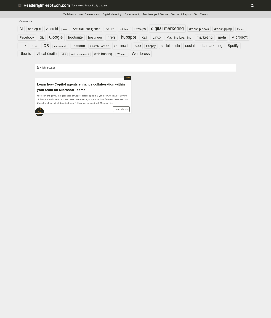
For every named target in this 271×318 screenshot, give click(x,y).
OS (46, 45)
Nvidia (35, 46)
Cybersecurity (132, 14)
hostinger (95, 37)
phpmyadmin (60, 46)
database (124, 29)
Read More (121, 109)
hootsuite (75, 37)
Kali (144, 37)
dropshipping (223, 29)
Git (42, 37)
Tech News (69, 14)
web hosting (103, 54)
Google (56, 37)
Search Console (99, 46)
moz (22, 46)
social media (170, 46)
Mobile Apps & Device (155, 14)
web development (80, 54)
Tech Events (201, 14)
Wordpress (141, 53)
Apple (65, 29)
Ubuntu (25, 54)
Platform (78, 46)
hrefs (111, 37)
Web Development (89, 14)
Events (240, 29)
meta (222, 37)
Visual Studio (47, 54)
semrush (122, 45)
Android (52, 29)
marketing (205, 37)
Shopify (151, 46)
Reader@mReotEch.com (47, 5)
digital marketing (167, 28)
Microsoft (239, 37)
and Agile (34, 29)
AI (21, 29)
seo (138, 46)
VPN (64, 54)
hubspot (128, 37)
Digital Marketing (112, 14)
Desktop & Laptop (181, 14)
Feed (127, 78)
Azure (110, 29)
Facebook (26, 37)
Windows (121, 54)
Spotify (233, 46)
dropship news (199, 29)
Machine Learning (179, 37)
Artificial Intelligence (86, 29)
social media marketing (203, 46)
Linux (156, 37)
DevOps (140, 29)
